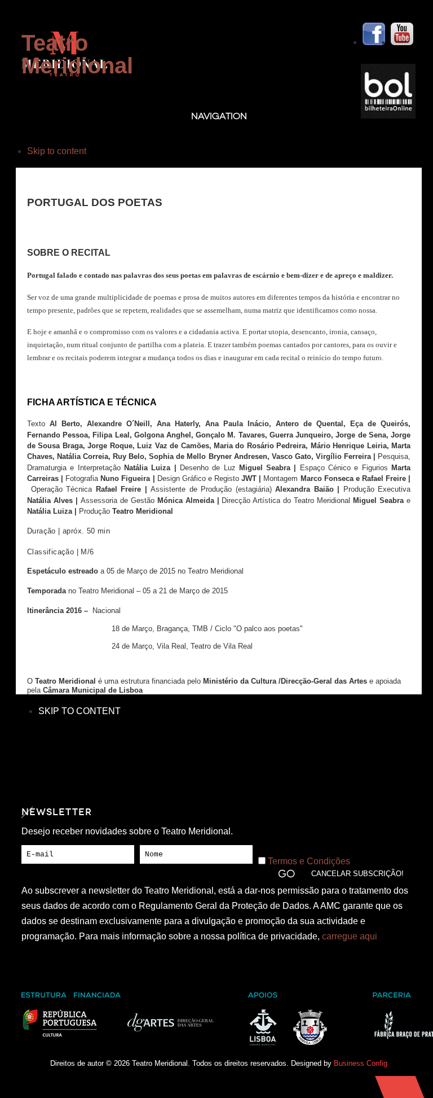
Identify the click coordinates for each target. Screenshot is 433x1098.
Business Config (360, 1063)
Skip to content (56, 151)
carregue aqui (349, 936)
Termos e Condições (309, 861)
